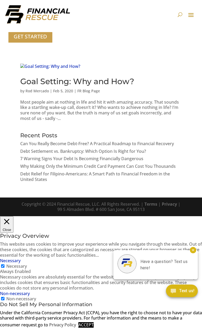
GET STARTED (30, 36)
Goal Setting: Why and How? (77, 81)
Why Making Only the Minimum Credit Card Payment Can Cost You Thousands (98, 166)
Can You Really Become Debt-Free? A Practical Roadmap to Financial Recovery (97, 143)
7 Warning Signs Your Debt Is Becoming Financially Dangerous (81, 158)
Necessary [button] (10, 261)
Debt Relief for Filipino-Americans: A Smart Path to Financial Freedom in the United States (95, 176)
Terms (150, 204)
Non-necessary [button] (15, 293)
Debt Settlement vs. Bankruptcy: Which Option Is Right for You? (83, 151)
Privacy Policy (62, 325)
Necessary (16, 266)
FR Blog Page (88, 90)
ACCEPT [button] (86, 325)
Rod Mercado (37, 90)
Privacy (169, 204)
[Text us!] (182, 292)
